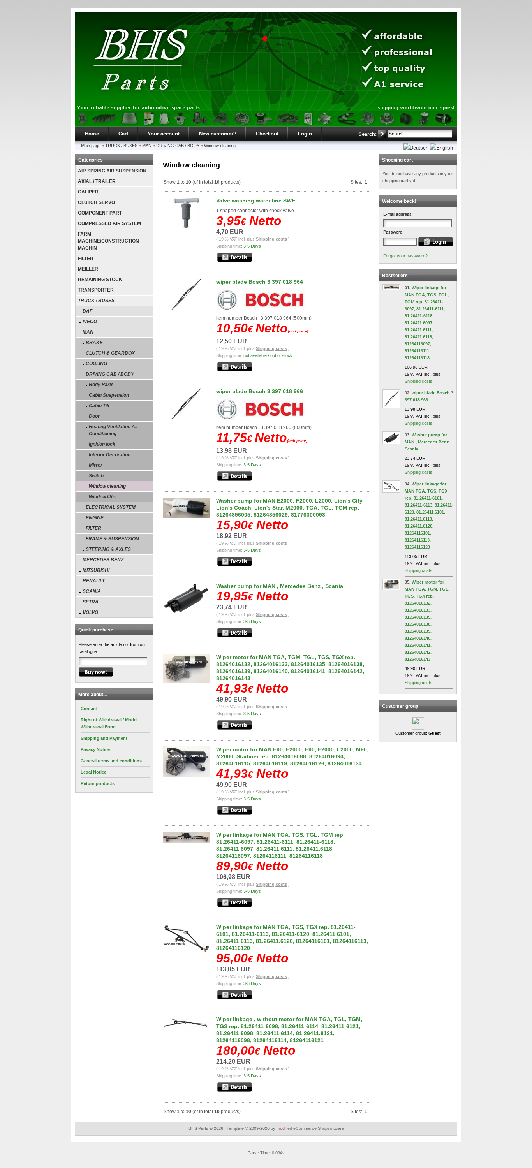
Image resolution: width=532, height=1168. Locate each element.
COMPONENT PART (100, 213)
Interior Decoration (109, 454)
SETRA (91, 602)
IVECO (90, 321)
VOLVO (90, 612)
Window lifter (103, 497)
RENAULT (94, 581)
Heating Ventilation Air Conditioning (113, 430)
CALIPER (88, 192)
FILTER (85, 258)
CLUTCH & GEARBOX (110, 353)
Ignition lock (102, 444)
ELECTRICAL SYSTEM (111, 507)
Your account (164, 134)
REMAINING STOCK (100, 279)
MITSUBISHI (96, 570)
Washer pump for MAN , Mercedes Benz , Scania (279, 586)
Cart (123, 134)
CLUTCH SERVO (96, 202)
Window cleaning (220, 145)
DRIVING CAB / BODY (177, 145)
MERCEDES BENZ (103, 560)
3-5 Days (252, 246)
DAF (87, 311)
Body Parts (101, 384)
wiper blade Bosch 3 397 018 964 (259, 282)
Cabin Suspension (109, 395)
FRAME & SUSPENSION (112, 539)
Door (94, 416)
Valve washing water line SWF (255, 200)
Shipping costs (271, 239)
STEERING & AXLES (108, 549)
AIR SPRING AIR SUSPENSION (112, 171)
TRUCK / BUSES (121, 145)
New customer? (217, 134)
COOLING (96, 363)
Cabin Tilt (99, 405)
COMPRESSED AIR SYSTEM (109, 223)
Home (92, 134)
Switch (96, 475)
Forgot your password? (405, 255)
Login (305, 134)
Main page (90, 145)
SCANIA (92, 591)
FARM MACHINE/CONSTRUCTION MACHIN (108, 241)
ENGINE (95, 518)
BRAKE (94, 342)
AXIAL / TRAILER (97, 181)
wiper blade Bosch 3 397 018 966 (259, 391)
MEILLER (88, 269)
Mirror (95, 465)
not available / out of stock (267, 355)
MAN (146, 145)
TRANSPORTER (96, 290)
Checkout (267, 134)
